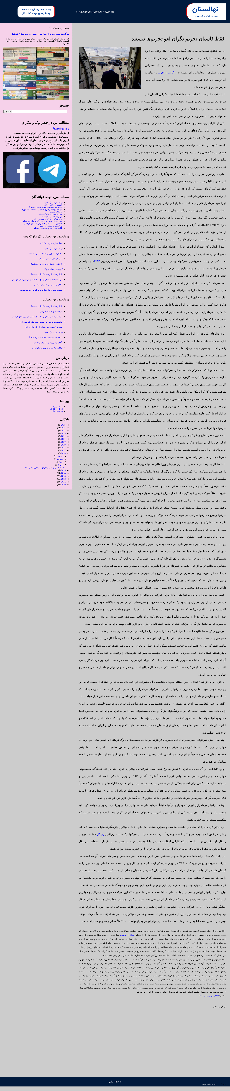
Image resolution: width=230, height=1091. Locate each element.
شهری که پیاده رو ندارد (53, 205)
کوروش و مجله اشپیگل (53, 269)
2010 (63, 484)
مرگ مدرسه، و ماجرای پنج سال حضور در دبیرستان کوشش (40, 33)
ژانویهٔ (60, 465)
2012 (63, 479)
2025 (63, 427)
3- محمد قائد (57, 411)
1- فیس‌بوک (57, 406)
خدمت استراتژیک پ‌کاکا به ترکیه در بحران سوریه (41, 290)
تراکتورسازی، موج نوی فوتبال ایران (47, 348)
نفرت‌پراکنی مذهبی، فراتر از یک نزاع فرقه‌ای (43, 223)
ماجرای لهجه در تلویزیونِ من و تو (48, 219)
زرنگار (100, 834)
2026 (63, 425)
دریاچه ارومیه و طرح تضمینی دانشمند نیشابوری (42, 209)
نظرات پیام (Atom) (209, 1084)
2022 (63, 436)
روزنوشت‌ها (61, 128)
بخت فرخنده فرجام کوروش (51, 214)
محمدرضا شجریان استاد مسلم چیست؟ (46, 207)
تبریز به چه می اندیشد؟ (52, 216)
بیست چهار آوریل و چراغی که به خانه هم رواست (41, 221)
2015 (63, 470)
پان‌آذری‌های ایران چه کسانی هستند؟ (47, 274)
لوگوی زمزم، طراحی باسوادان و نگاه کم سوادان (41, 322)
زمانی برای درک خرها (53, 202)
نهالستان (205, 9)
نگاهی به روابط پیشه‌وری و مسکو (48, 228)
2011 (63, 482)
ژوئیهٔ (61, 462)
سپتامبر (60, 459)
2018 (63, 447)
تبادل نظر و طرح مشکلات (51, 243)
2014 (63, 473)
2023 (63, 433)
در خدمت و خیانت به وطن (51, 226)
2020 (63, 442)
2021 (63, 439)
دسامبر (60, 456)
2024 (63, 430)
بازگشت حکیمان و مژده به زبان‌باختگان (46, 264)
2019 (63, 445)
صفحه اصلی (115, 1081)
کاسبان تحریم (166, 72)
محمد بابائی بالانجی (206, 15)
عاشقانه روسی (56, 212)
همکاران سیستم (127, 935)
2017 (63, 450)
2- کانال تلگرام (56, 409)
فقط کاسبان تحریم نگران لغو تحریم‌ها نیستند (44, 467)
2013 (63, 476)
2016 (63, 453)
